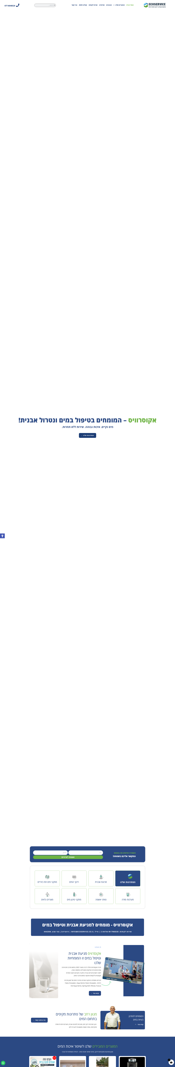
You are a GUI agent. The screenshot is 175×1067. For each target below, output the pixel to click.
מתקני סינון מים (74, 899)
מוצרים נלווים (47, 899)
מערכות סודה (128, 899)
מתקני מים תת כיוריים (47, 881)
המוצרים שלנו (120, 5)
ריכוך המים (74, 881)
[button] (2, 536)
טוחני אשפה (100, 899)
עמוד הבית (130, 5)
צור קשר (74, 5)
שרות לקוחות (93, 5)
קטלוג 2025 (83, 5)
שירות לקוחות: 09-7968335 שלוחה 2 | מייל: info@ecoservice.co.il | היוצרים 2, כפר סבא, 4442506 (88, 932)
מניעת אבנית (101, 881)
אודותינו (102, 5)
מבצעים (109, 5)
